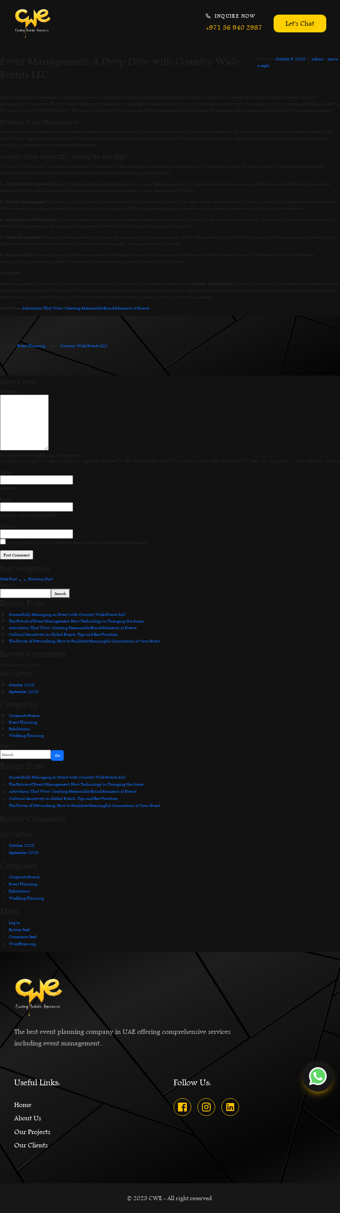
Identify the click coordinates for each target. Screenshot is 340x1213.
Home (22, 1105)
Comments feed (22, 936)
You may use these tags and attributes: (41, 455)
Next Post (11, 579)
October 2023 (22, 685)
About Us (27, 1118)
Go (57, 755)
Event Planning (31, 345)
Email (5, 499)
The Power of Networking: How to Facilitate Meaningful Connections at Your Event (84, 641)
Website (7, 526)
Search (7, 585)
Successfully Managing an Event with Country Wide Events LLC (67, 614)
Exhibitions (19, 728)
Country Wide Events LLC (83, 345)
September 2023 (24, 691)
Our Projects (32, 1132)
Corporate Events (24, 715)
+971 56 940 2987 (234, 28)
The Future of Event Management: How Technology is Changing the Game (76, 621)
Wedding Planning (26, 735)
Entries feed (19, 929)
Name (5, 472)
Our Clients (31, 1145)
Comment (9, 391)
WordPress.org (22, 943)
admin (318, 59)
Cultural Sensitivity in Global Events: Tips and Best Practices (63, 634)
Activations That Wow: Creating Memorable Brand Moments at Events (86, 308)
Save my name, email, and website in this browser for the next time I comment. (77, 542)
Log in (14, 922)
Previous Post (38, 579)
